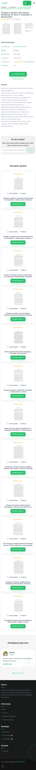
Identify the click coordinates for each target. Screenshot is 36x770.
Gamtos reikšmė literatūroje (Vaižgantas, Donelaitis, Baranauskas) (18, 352)
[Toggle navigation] (34, 3)
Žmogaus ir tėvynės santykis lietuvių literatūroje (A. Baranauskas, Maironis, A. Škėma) (18, 506)
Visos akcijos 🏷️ (8, 735)
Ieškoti (30, 150)
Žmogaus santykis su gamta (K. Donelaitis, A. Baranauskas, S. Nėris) (18, 391)
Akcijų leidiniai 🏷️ (8, 739)
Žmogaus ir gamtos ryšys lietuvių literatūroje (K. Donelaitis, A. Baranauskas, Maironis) (18, 199)
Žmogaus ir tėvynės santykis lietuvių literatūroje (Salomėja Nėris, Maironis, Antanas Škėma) (18, 583)
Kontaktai (5, 751)
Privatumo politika (8, 720)
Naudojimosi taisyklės (9, 716)
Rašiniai (24, 46)
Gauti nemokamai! (18, 79)
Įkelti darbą (6, 732)
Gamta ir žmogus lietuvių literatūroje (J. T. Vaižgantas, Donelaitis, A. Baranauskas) (18, 429)
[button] (13, 673)
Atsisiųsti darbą (19, 74)
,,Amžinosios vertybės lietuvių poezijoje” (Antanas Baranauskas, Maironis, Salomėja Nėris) (18, 467)
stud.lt (19, 762)
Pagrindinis (4, 7)
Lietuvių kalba (12, 7)
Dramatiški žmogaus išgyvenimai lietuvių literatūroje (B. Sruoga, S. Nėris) (18, 621)
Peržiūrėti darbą (17, 204)
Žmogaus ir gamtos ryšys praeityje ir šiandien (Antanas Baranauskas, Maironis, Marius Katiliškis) (18, 314)
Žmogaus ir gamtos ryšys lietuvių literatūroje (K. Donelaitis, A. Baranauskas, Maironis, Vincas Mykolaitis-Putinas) (18, 237)
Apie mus (5, 713)
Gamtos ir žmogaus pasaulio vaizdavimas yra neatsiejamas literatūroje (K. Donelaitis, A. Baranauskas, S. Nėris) (18, 275)
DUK (4, 709)
